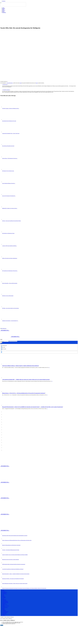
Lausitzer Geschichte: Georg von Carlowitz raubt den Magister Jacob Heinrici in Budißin (15, 554)
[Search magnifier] (1, 342)
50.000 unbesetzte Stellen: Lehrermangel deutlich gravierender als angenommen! (13, 564)
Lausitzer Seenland (5, 607)
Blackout (3, 608)
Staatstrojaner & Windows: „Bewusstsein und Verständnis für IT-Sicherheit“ (13, 578)
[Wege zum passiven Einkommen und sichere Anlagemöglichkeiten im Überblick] (3, 442)
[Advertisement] (39, 20)
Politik (3, 9)
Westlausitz (3, 615)
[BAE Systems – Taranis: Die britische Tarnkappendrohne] (3, 429)
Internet (3, 595)
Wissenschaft (4, 12)
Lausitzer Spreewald (5, 602)
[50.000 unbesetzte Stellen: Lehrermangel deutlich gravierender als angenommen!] (3, 562)
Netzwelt (3, 11)
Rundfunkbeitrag (4, 592)
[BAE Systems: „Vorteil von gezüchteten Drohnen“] (3, 432)
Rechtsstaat (3, 603)
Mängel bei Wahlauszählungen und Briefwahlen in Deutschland (11, 545)
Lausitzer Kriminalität (5, 611)
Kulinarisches (4, 600)
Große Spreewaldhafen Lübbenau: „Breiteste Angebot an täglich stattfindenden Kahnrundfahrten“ (20, 365)
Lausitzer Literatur (4, 612)
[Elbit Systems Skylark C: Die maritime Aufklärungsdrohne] (3, 427)
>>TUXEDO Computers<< (6, 89)
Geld (3, 589)
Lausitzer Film (4, 613)
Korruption (3, 591)
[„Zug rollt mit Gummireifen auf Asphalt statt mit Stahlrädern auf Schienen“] (3, 567)
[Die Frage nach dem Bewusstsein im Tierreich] (3, 424)
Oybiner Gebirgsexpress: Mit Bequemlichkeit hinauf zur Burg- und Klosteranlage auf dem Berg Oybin (16, 540)
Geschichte (3, 597)
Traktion (3, 614)
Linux (3, 598)
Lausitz (3, 7)
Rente (3, 594)
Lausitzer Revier (4, 593)
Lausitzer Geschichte (5, 601)
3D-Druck (3, 606)
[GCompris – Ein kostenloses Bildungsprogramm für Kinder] (3, 548)
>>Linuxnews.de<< (5, 84)
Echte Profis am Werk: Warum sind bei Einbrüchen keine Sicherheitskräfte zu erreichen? (14, 535)
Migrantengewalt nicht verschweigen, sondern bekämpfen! (10, 559)
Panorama (3, 8)
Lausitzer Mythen (4, 604)
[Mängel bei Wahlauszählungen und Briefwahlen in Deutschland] (3, 543)
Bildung (3, 596)
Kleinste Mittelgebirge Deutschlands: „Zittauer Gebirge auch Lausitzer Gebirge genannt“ (14, 583)
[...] (49, 367)
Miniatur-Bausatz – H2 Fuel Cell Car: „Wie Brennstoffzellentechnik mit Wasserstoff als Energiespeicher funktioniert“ (23, 393)
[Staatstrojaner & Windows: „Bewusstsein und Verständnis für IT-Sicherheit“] (3, 577)
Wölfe (3, 590)
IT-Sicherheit (4, 610)
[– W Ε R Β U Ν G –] (3, 328)
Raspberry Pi (4, 599)
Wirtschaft (3, 10)
